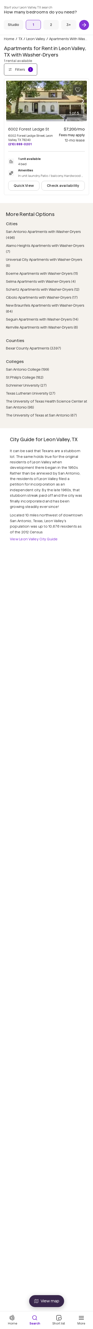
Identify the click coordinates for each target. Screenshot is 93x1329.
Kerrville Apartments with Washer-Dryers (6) (42, 327)
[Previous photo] (10, 101)
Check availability (63, 186)
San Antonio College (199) (27, 369)
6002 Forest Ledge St (28, 129)
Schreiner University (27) (26, 385)
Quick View (24, 186)
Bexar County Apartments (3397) (33, 348)
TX (20, 39)
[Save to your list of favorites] (78, 90)
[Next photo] (83, 101)
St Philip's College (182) (24, 377)
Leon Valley (35, 39)
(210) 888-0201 (19, 144)
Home (9, 39)
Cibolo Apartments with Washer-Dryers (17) (42, 297)
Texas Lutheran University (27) (30, 393)
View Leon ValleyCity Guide (34, 539)
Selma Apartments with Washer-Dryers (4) (41, 281)
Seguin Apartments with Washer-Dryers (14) (42, 319)
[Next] (84, 25)
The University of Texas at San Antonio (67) (41, 415)
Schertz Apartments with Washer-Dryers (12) (42, 289)
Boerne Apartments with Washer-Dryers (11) (42, 274)
